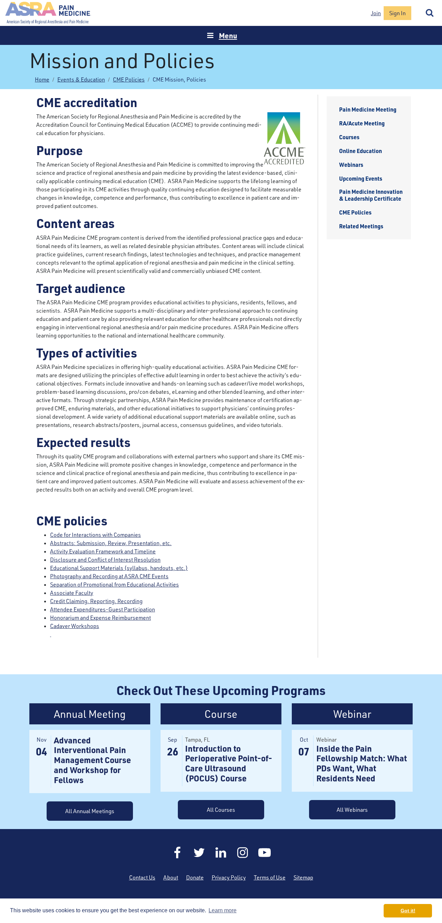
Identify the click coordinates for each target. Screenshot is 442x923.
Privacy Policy (229, 877)
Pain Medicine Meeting (367, 109)
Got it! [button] (408, 910)
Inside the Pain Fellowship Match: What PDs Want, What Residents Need (361, 763)
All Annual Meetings (89, 811)
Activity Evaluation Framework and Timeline (103, 551)
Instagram (243, 852)
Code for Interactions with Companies (95, 534)
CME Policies (129, 79)
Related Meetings (361, 226)
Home (48, 13)
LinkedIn (221, 852)
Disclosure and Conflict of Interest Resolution (105, 559)
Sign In (397, 13)
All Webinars (352, 809)
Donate (195, 877)
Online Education (360, 151)
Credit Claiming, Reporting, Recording (96, 601)
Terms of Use (270, 877)
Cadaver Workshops (74, 625)
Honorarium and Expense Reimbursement (100, 617)
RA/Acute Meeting (362, 123)
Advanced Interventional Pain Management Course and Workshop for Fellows (92, 760)
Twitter (199, 852)
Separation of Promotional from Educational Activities (114, 584)
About (170, 877)
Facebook (177, 852)
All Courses (221, 809)
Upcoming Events (360, 178)
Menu (228, 35)
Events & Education (81, 79)
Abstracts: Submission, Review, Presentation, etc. (111, 543)
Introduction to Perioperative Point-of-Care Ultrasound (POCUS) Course (228, 763)
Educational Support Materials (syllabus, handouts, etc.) (119, 567)
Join (376, 13)
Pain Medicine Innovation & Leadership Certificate (371, 195)
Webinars (351, 164)
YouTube (264, 852)
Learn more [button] (223, 910)
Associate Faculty (71, 592)
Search (430, 13)
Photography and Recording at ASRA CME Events (109, 576)
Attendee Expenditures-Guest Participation (102, 609)
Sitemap (303, 877)
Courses (349, 137)
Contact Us (142, 877)
